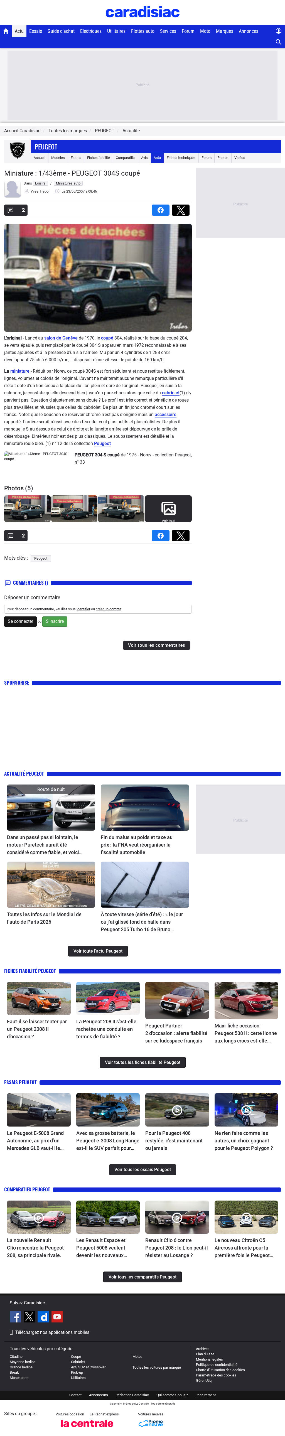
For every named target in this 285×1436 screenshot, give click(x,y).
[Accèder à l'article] (51, 808)
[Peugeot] (17, 158)
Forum (188, 31)
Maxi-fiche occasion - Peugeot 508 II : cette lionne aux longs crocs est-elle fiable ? (246, 1033)
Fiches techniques (181, 158)
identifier (83, 609)
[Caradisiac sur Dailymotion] (44, 1317)
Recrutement (205, 1395)
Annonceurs (98, 1395)
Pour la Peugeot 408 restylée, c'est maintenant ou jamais (174, 1140)
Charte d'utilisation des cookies (220, 1370)
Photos (223, 158)
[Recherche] (278, 42)
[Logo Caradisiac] (143, 22)
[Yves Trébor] (12, 196)
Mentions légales (209, 1359)
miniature (20, 371)
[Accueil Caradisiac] (6, 30)
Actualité (131, 130)
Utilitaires (116, 31)
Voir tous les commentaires (156, 645)
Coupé (76, 1356)
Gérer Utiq (204, 1380)
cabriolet (171, 392)
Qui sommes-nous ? (172, 1395)
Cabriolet (78, 1362)
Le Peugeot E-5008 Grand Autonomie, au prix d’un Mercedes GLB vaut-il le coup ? (35, 1141)
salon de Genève (61, 338)
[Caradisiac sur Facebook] (16, 1317)
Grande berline (21, 1367)
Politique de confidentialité (216, 1365)
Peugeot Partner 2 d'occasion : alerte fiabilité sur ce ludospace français (176, 1033)
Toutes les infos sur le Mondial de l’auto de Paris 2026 (44, 918)
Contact (75, 1395)
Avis (144, 158)
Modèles (58, 158)
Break (14, 1372)
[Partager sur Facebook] (162, 208)
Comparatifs (125, 158)
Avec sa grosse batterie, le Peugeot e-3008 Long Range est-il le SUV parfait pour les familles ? (107, 1141)
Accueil (39, 158)
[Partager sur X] (182, 208)
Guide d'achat (61, 31)
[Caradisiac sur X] (30, 1317)
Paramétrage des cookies (216, 1375)
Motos (137, 1356)
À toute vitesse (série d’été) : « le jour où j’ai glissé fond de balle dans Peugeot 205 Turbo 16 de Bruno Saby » (142, 922)
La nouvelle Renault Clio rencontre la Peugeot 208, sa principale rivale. (35, 1247)
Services (168, 31)
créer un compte (108, 609)
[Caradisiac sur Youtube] (57, 1317)
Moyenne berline (23, 1362)
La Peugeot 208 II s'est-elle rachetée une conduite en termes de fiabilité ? (106, 1029)
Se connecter (20, 621)
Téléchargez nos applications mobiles (52, 1332)
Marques (224, 31)
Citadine (16, 1356)
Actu (19, 31)
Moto (205, 31)
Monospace (19, 1378)
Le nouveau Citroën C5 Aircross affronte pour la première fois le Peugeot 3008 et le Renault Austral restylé (243, 1248)
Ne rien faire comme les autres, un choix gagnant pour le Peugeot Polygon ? (244, 1140)
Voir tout (168, 521)
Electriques (91, 31)
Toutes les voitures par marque (156, 1367)
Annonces (248, 31)
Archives (203, 1349)
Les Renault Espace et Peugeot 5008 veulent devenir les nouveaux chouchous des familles (102, 1248)
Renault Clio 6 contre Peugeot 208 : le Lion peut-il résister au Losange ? (176, 1247)
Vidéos (239, 158)
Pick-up (77, 1372)
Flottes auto (142, 31)
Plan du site (205, 1354)
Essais (35, 31)
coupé (107, 338)
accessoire (165, 414)
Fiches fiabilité (98, 158)
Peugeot (46, 146)
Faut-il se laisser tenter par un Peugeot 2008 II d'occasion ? (37, 1029)
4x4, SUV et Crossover (88, 1367)
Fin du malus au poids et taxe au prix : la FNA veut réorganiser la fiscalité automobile (137, 844)
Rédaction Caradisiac (132, 1395)
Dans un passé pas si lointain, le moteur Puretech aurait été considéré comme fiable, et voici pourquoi (43, 845)
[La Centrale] (87, 1429)
